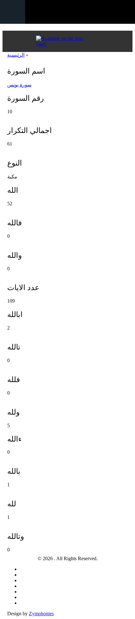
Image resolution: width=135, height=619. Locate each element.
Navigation (12, 12)
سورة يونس (19, 84)
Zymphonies (41, 613)
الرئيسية (15, 55)
